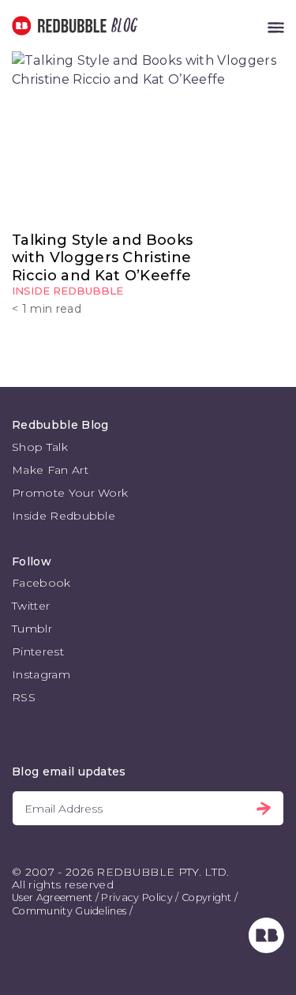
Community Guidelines (69, 911)
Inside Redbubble (67, 290)
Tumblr (32, 628)
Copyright (207, 897)
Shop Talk (40, 447)
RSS (24, 697)
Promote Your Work (70, 493)
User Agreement (52, 897)
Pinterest (38, 651)
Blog (122, 26)
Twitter (31, 606)
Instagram (41, 674)
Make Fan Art (50, 470)
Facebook (41, 583)
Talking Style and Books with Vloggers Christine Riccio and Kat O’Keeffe (102, 257)
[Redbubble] (266, 949)
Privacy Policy (136, 897)
